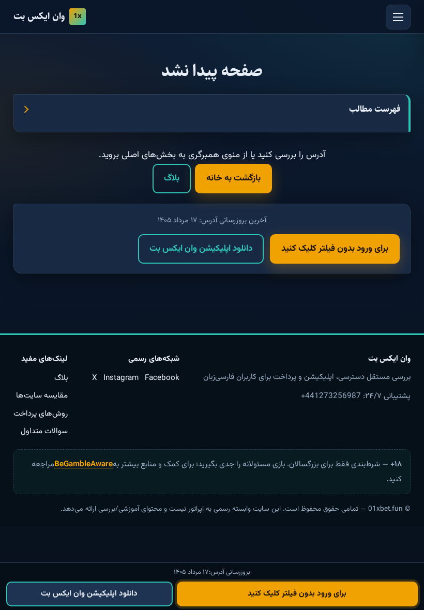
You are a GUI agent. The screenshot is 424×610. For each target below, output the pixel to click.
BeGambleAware (83, 464)
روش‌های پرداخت (40, 413)
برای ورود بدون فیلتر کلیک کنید (334, 248)
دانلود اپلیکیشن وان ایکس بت (200, 248)
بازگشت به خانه (233, 178)
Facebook (162, 378)
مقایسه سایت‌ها (42, 395)
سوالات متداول (44, 431)
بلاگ (171, 178)
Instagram (121, 378)
